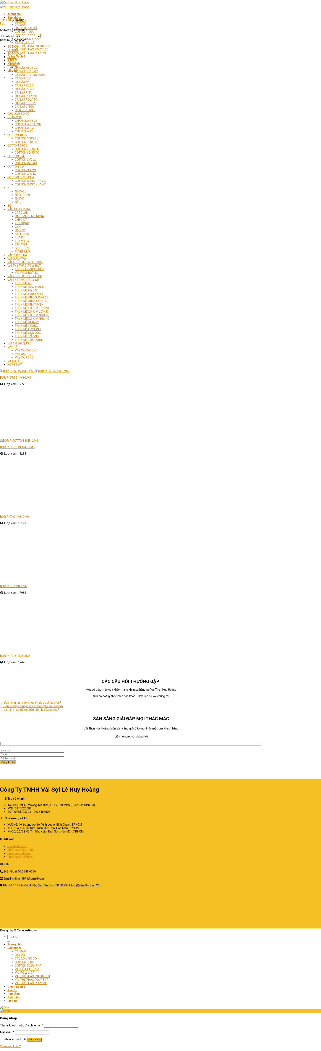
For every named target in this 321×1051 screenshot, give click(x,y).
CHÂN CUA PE (24, 131)
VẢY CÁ (12, 347)
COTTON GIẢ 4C (25, 174)
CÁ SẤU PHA (23, 92)
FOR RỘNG (22, 223)
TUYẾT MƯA (23, 251)
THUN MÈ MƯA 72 (27, 322)
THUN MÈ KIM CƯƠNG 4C (31, 301)
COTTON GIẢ (15, 166)
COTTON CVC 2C (26, 159)
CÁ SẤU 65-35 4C (26, 71)
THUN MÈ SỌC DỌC (28, 333)
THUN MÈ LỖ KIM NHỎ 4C (32, 318)
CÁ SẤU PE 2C (24, 85)
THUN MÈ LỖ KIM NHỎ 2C (32, 315)
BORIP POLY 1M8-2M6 (15, 934)
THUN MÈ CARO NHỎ (29, 294)
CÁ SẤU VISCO (24, 106)
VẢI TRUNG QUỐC (19, 343)
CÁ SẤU (20, 24)
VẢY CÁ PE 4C (24, 357)
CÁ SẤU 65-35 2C (26, 68)
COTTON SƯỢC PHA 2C (30, 181)
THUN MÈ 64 (23, 283)
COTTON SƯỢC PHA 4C (30, 184)
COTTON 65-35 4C (27, 152)
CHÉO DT (21, 219)
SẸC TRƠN (22, 248)
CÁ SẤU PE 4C (24, 89)
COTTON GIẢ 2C (25, 170)
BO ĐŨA (12, 46)
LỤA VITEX (22, 241)
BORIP (11, 57)
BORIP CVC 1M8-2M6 (14, 516)
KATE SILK (22, 234)
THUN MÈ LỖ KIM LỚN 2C (32, 308)
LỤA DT (20, 237)
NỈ (8, 188)
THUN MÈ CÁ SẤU (26, 290)
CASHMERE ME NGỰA (29, 216)
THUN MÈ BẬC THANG (29, 287)
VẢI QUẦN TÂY (16, 258)
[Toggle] (1, 982)
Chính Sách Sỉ (16, 56)
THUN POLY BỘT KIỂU (29, 269)
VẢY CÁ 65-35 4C (26, 350)
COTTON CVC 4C (26, 163)
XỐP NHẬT (14, 364)
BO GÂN (12, 50)
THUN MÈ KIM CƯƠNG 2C (31, 297)
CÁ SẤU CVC (23, 78)
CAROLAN (21, 212)
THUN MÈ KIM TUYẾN (29, 304)
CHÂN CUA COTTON (28, 124)
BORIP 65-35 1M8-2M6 (15, 377)
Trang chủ (14, 14)
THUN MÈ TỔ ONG (27, 336)
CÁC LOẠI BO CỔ (18, 113)
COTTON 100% (24, 31)
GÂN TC (20, 230)
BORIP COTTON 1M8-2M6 (17, 447)
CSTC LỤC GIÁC (25, 110)
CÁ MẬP (12, 60)
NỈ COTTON (22, 195)
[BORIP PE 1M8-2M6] (55, 579)
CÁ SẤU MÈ (22, 82)
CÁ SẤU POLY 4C (26, 99)
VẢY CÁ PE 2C (24, 354)
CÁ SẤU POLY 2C (26, 96)
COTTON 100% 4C (26, 142)
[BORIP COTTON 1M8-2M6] (47, 440)
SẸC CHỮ (21, 244)
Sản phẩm (14, 17)
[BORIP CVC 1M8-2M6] (55, 510)
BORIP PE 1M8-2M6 (13, 586)
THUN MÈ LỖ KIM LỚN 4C (32, 311)
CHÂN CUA (14, 117)
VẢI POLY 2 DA (24, 42)
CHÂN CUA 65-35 (26, 121)
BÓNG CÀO (14, 53)
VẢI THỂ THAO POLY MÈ (31, 53)
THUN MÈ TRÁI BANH (29, 340)
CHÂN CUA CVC (25, 128)
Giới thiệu (13, 67)
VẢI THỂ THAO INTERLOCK (32, 46)
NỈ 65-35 (20, 191)
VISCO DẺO (14, 361)
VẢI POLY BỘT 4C (26, 272)
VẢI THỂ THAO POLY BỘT (31, 49)
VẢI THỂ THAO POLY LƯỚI (24, 276)
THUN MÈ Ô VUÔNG (28, 329)
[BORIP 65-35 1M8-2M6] (35, 371)
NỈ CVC (19, 198)
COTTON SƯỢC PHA (20, 177)
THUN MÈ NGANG (26, 325)
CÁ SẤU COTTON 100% (30, 75)
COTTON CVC (16, 156)
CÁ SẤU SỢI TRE (25, 103)
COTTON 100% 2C (26, 138)
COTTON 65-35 (17, 145)
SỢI (9, 205)
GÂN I (18, 227)
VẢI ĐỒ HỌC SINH (27, 39)
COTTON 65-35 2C (27, 149)
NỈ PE (18, 202)
